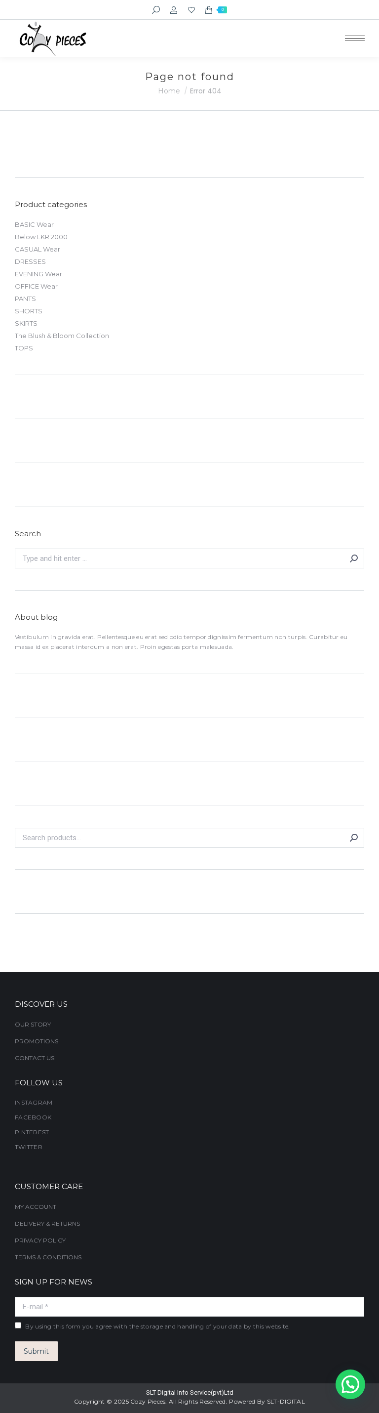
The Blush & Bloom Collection (62, 336)
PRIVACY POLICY (40, 1240)
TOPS (24, 348)
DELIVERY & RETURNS (47, 1223)
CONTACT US (34, 1058)
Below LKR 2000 (41, 237)
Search (354, 838)
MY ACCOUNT (35, 1206)
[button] (350, 1384)
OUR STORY (33, 1024)
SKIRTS (26, 323)
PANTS (25, 298)
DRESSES (30, 261)
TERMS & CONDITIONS (48, 1257)
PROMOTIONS (36, 1041)
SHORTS (28, 311)
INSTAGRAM (34, 1102)
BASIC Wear (34, 224)
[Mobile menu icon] (355, 38)
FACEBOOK (33, 1117)
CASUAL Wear (37, 249)
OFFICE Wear (36, 286)
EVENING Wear (38, 274)
